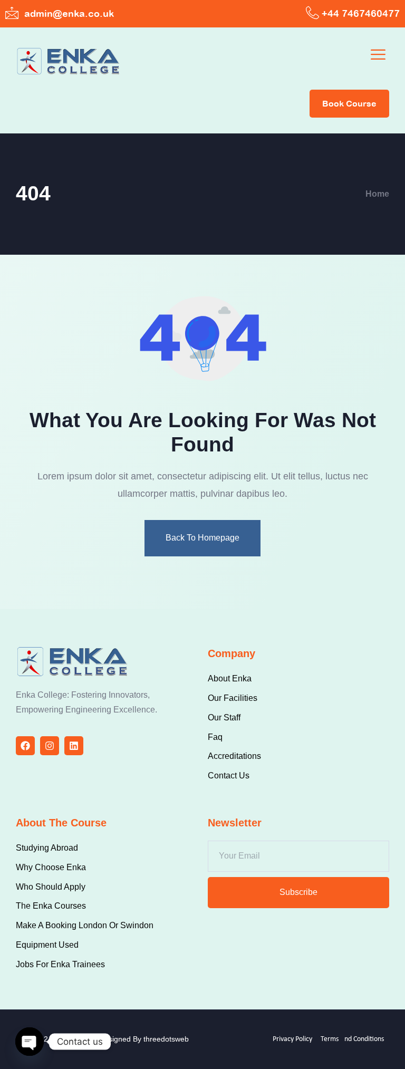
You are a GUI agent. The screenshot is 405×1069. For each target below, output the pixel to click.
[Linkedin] (73, 745)
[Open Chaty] (29, 1041)
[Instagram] (49, 745)
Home (377, 193)
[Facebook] (25, 745)
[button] (378, 55)
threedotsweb (166, 1039)
